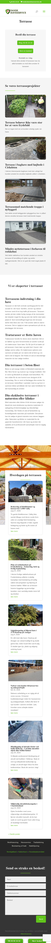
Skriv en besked (26, 51)
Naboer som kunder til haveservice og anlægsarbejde (24, 686)
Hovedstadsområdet (36, 852)
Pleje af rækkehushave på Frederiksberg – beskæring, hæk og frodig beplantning (25, 566)
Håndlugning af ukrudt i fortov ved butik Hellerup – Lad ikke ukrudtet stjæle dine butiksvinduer (25, 748)
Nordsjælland (12, 852)
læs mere (14, 531)
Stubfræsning (12, 842)
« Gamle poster (14, 834)
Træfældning (38, 842)
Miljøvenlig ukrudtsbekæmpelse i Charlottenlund (24, 804)
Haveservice (26, 842)
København (23, 852)
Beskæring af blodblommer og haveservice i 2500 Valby (23, 507)
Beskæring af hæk (19, 846)
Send (41, 919)
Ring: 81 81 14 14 (25, 43)
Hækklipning (34, 846)
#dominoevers (26, 934)
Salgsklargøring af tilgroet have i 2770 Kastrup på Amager (24, 631)
